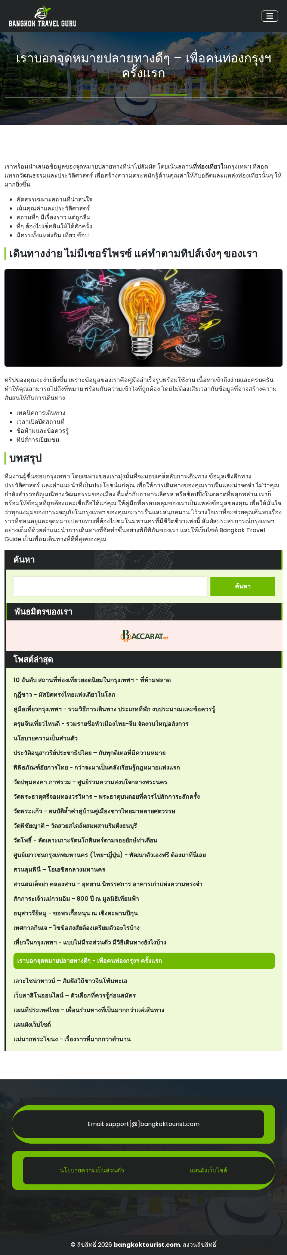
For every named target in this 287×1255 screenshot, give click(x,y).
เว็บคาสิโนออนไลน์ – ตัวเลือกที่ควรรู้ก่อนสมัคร (74, 995)
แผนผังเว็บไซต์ (32, 1024)
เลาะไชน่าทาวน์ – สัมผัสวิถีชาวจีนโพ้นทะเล (70, 981)
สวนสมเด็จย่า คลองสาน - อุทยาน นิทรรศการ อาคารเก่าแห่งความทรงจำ (108, 884)
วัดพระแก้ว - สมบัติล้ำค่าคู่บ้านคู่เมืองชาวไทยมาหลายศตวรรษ (94, 811)
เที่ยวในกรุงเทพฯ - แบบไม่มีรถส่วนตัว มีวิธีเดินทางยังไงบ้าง (89, 942)
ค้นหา (24, 559)
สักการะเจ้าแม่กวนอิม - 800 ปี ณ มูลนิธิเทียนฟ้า (76, 898)
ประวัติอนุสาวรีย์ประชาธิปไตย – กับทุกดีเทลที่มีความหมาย (89, 753)
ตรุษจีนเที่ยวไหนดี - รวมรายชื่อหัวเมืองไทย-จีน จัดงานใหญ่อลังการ (101, 723)
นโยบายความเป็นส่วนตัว (45, 738)
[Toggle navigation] (270, 16)
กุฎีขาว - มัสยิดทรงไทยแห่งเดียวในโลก (64, 694)
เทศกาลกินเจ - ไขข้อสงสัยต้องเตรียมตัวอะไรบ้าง (76, 927)
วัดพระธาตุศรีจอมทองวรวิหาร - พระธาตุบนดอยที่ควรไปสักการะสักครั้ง (106, 796)
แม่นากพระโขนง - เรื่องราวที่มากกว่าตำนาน (72, 1039)
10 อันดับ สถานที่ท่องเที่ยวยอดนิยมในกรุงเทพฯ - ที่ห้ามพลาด (92, 680)
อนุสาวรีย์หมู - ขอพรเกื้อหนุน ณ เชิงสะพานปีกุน (75, 913)
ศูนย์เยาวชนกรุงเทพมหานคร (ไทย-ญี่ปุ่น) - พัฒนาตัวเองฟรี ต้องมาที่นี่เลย (109, 855)
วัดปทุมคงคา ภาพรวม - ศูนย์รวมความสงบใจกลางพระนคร (90, 782)
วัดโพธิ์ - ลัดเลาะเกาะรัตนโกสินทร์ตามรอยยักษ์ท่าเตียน (85, 840)
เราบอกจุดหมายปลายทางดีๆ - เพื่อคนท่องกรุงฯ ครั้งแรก (89, 960)
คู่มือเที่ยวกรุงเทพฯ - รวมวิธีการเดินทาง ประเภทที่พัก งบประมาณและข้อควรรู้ (114, 709)
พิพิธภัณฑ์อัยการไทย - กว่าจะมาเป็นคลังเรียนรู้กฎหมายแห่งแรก (96, 767)
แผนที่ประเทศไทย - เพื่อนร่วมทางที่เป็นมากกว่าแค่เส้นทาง (88, 1010)
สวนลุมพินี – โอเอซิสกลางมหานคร (59, 869)
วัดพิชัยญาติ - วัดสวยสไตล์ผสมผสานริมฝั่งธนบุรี (75, 825)
